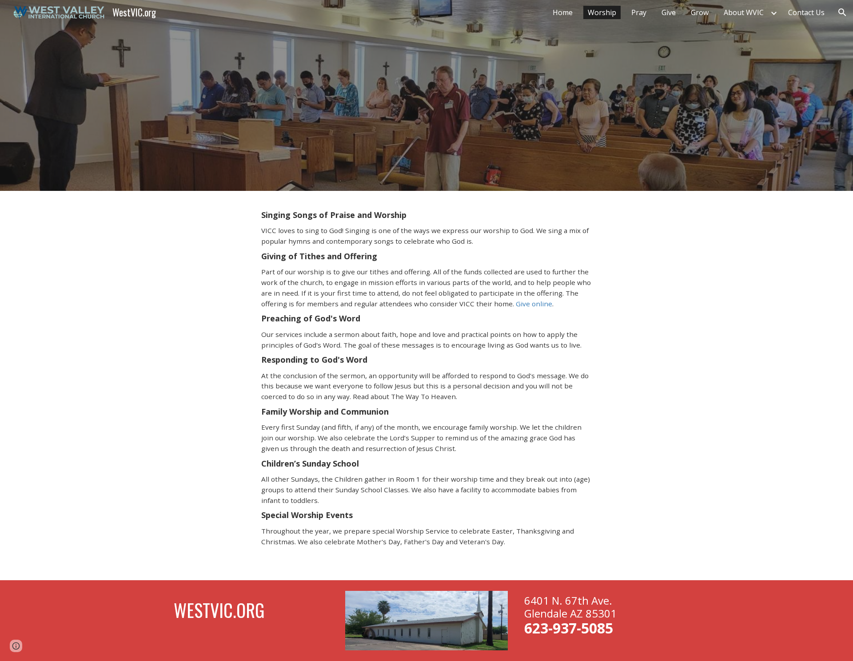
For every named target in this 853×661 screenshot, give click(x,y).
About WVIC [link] (744, 12)
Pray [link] (638, 12)
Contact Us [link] (806, 12)
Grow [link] (700, 12)
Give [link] (669, 12)
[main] (426, 385)
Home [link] (563, 12)
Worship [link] (602, 12)
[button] (842, 12)
